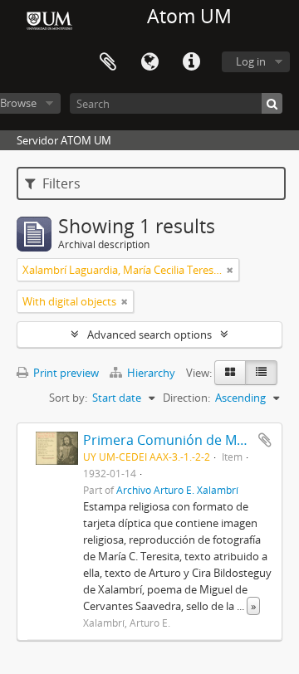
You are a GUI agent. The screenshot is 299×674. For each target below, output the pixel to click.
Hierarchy (151, 372)
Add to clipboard (265, 440)
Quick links (191, 62)
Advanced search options (149, 334)
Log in (251, 61)
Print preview (65, 372)
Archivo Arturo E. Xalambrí (177, 489)
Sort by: (68, 397)
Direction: (186, 397)
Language (149, 62)
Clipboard (108, 62)
